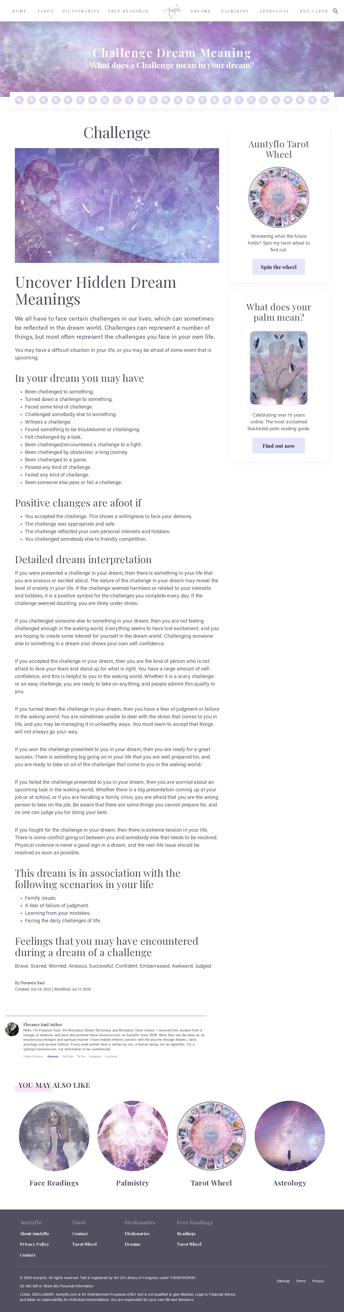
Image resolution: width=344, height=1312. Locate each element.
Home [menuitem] (19, 11)
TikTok (81, 1056)
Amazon (52, 1056)
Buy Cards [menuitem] (314, 11)
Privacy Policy (34, 1244)
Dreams (133, 1244)
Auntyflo (40, 1278)
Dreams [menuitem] (201, 11)
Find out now (279, 445)
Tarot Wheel (84, 1244)
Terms (301, 1281)
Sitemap (283, 1281)
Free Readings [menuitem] (128, 11)
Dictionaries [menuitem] (81, 11)
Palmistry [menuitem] (235, 11)
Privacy (318, 1281)
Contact (27, 1255)
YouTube (67, 1056)
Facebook (111, 1056)
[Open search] (335, 11)
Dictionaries (137, 1233)
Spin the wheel (279, 266)
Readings (186, 1233)
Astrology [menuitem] (275, 11)
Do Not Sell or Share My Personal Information (56, 1286)
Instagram (95, 1056)
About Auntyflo (34, 1233)
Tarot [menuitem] (46, 11)
